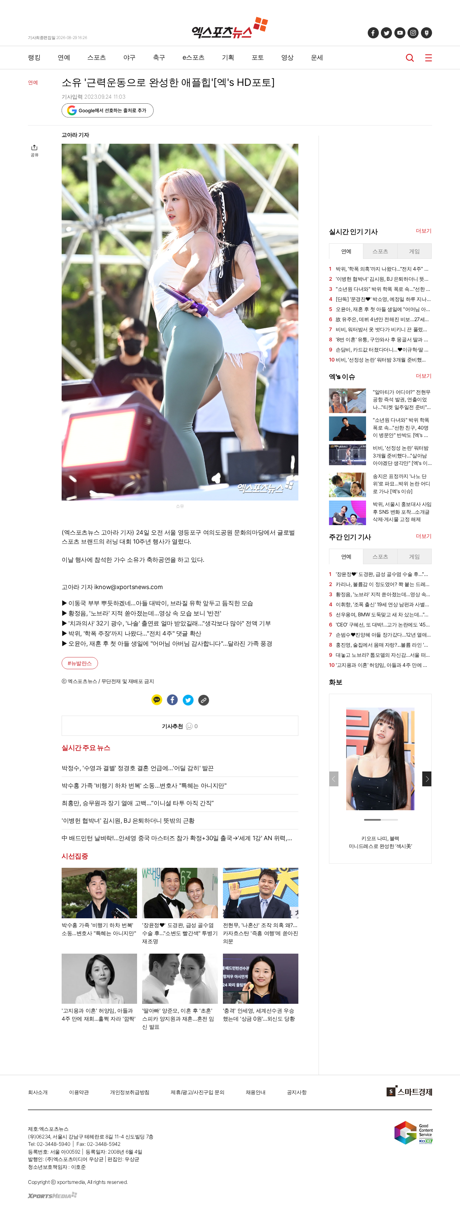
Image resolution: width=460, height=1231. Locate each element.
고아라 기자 (75, 134)
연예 (64, 57)
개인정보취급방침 (130, 1092)
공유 (34, 154)
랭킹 (34, 57)
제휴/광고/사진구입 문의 (197, 1092)
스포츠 (96, 57)
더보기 (424, 230)
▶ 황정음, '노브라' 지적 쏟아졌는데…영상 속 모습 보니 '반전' (141, 613)
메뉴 (428, 58)
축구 (159, 57)
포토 (258, 57)
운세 (317, 57)
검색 (410, 58)
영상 (287, 57)
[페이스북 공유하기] (172, 700)
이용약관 (79, 1092)
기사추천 (180, 726)
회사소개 (37, 1092)
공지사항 (296, 1092)
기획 (228, 57)
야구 (129, 57)
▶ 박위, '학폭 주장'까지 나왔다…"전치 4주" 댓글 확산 (131, 633)
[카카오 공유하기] (156, 700)
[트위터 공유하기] (188, 700)
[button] (426, 779)
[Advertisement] (379, 971)
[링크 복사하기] (203, 700)
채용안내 (255, 1092)
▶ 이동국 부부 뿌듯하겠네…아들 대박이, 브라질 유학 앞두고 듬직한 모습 (157, 603)
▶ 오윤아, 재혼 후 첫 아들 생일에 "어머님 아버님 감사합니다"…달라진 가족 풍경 (167, 643)
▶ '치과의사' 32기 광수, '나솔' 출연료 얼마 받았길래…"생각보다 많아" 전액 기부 (166, 623)
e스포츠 (194, 57)
